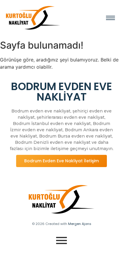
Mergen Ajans (79, 223)
